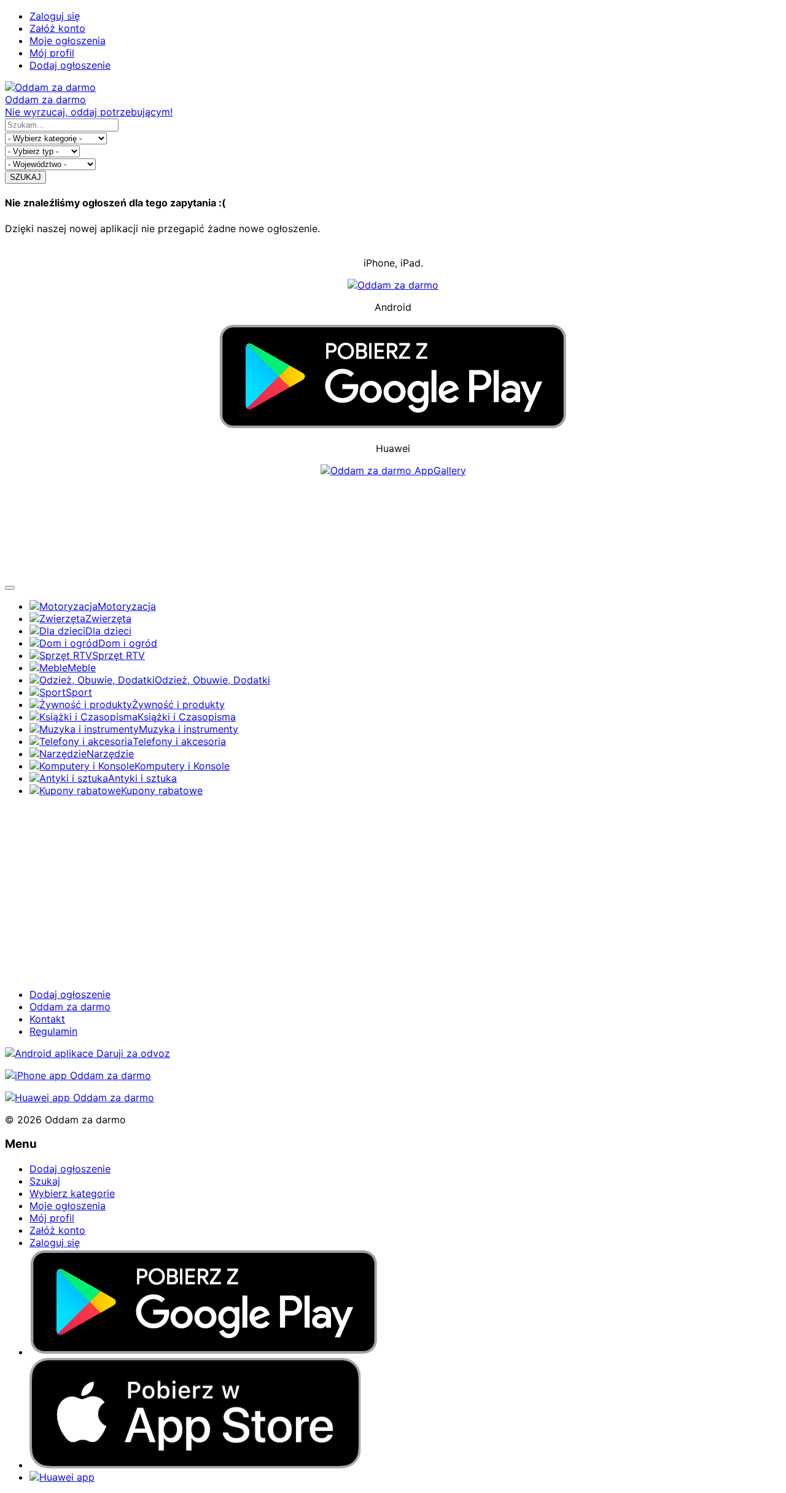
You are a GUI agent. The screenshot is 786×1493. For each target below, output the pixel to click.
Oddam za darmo (70, 1006)
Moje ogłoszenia (67, 40)
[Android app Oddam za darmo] (87, 1053)
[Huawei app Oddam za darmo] (79, 1097)
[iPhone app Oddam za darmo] (78, 1075)
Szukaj (44, 1181)
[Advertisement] (393, 527)
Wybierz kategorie (72, 1193)
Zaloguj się (54, 16)
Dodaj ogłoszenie (70, 65)
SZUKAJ (25, 177)
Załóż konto (57, 28)
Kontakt (47, 1019)
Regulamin (53, 1031)
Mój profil (51, 53)
